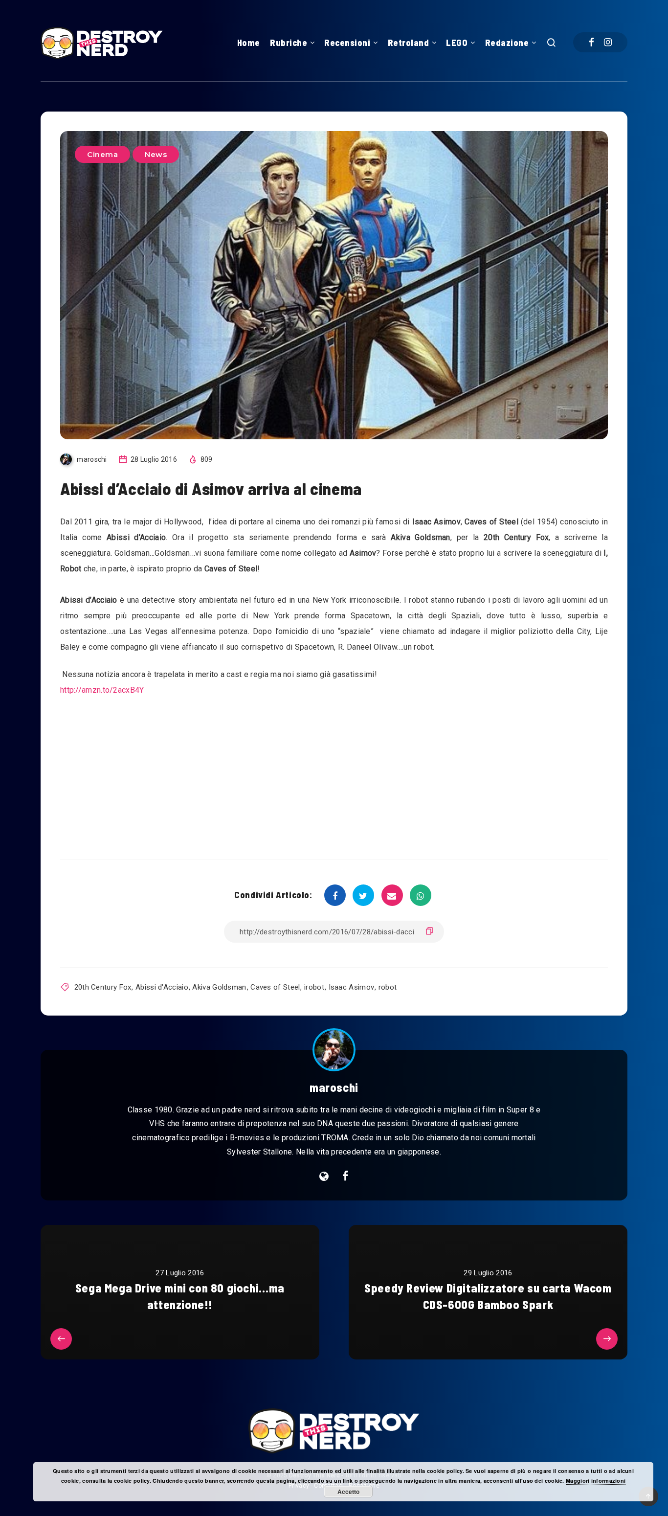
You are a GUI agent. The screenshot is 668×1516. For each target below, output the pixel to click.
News (156, 154)
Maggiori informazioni (595, 1480)
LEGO (457, 42)
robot (388, 987)
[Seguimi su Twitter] (345, 1176)
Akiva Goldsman (219, 987)
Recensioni (347, 42)
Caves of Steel (275, 987)
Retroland (408, 42)
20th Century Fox (103, 987)
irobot (314, 987)
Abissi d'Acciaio (161, 987)
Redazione (507, 42)
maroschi (334, 1087)
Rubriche (288, 42)
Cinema (102, 154)
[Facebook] (591, 42)
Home (248, 42)
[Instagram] (608, 42)
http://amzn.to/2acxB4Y (102, 690)
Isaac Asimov (352, 987)
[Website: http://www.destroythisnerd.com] (324, 1176)
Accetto (348, 1491)
